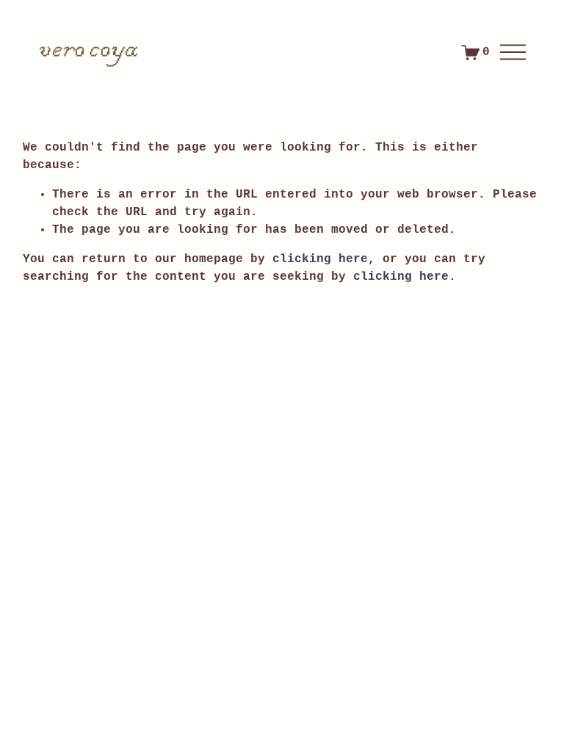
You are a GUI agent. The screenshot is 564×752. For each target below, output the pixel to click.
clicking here (320, 259)
